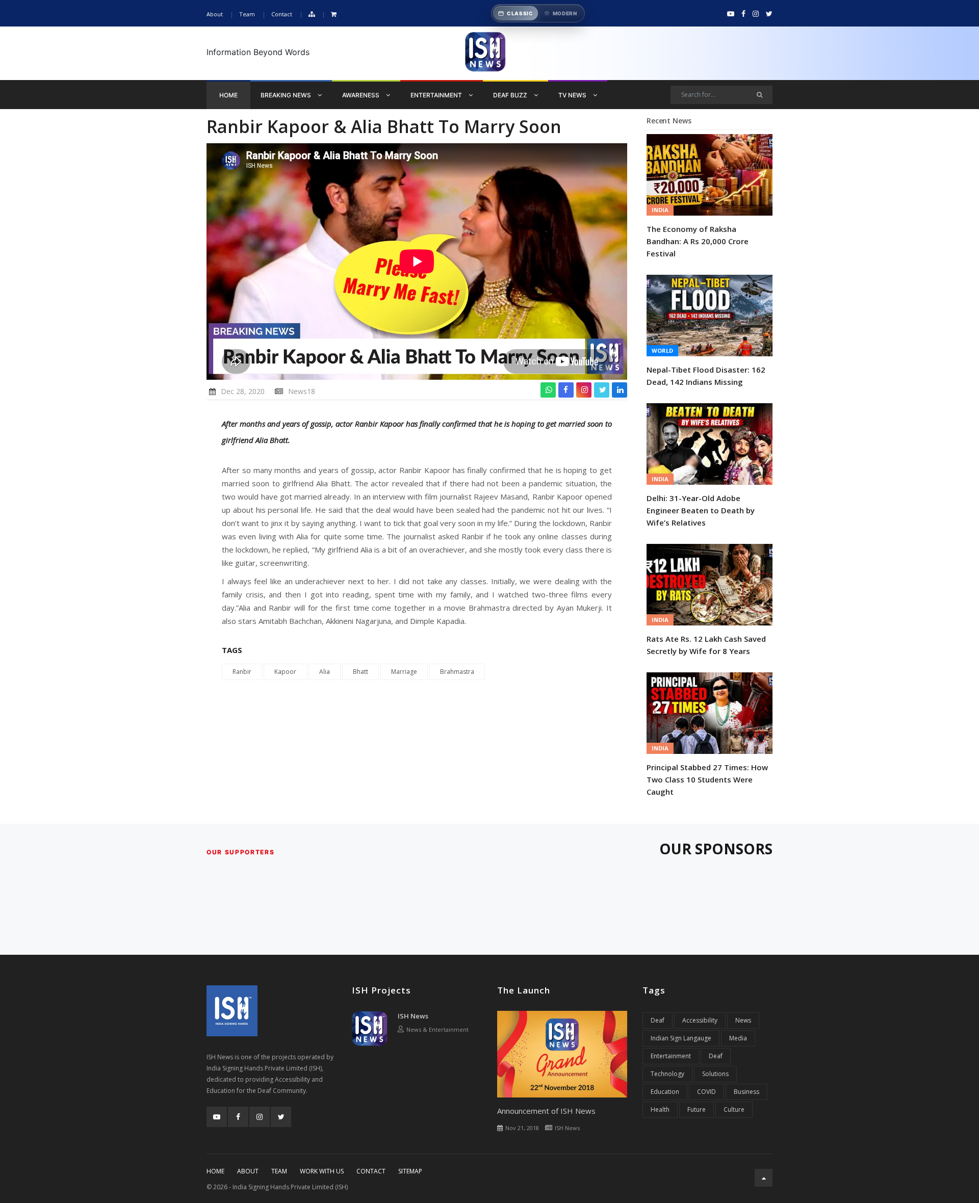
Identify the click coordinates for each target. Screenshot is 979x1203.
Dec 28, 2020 (243, 391)
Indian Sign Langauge (681, 1038)
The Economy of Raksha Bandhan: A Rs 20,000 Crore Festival (698, 241)
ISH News (413, 1016)
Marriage (404, 671)
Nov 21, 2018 (522, 1128)
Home (228, 95)
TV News (573, 95)
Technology (667, 1073)
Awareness (361, 95)
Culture (734, 1109)
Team (247, 14)
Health (660, 1109)
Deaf (657, 1020)
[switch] (538, 13)
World (662, 350)
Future (696, 1109)
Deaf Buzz (511, 95)
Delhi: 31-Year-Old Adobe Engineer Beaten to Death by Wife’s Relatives (701, 510)
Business (746, 1091)
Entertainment (436, 95)
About (215, 14)
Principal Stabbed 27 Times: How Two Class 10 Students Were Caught (707, 779)
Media (738, 1038)
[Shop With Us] (334, 14)
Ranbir (242, 671)
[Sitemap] (311, 14)
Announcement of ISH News (546, 1111)
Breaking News (287, 95)
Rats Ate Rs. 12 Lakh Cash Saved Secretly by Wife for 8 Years (706, 645)
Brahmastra (457, 671)
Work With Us (322, 1171)
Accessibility (699, 1020)
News (743, 1020)
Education (665, 1091)
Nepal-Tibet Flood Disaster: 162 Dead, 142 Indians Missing (706, 375)
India (660, 210)
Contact (281, 14)
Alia (324, 671)
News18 (301, 391)
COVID (706, 1091)
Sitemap (410, 1171)
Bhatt (360, 671)
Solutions (715, 1073)
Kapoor (285, 671)
